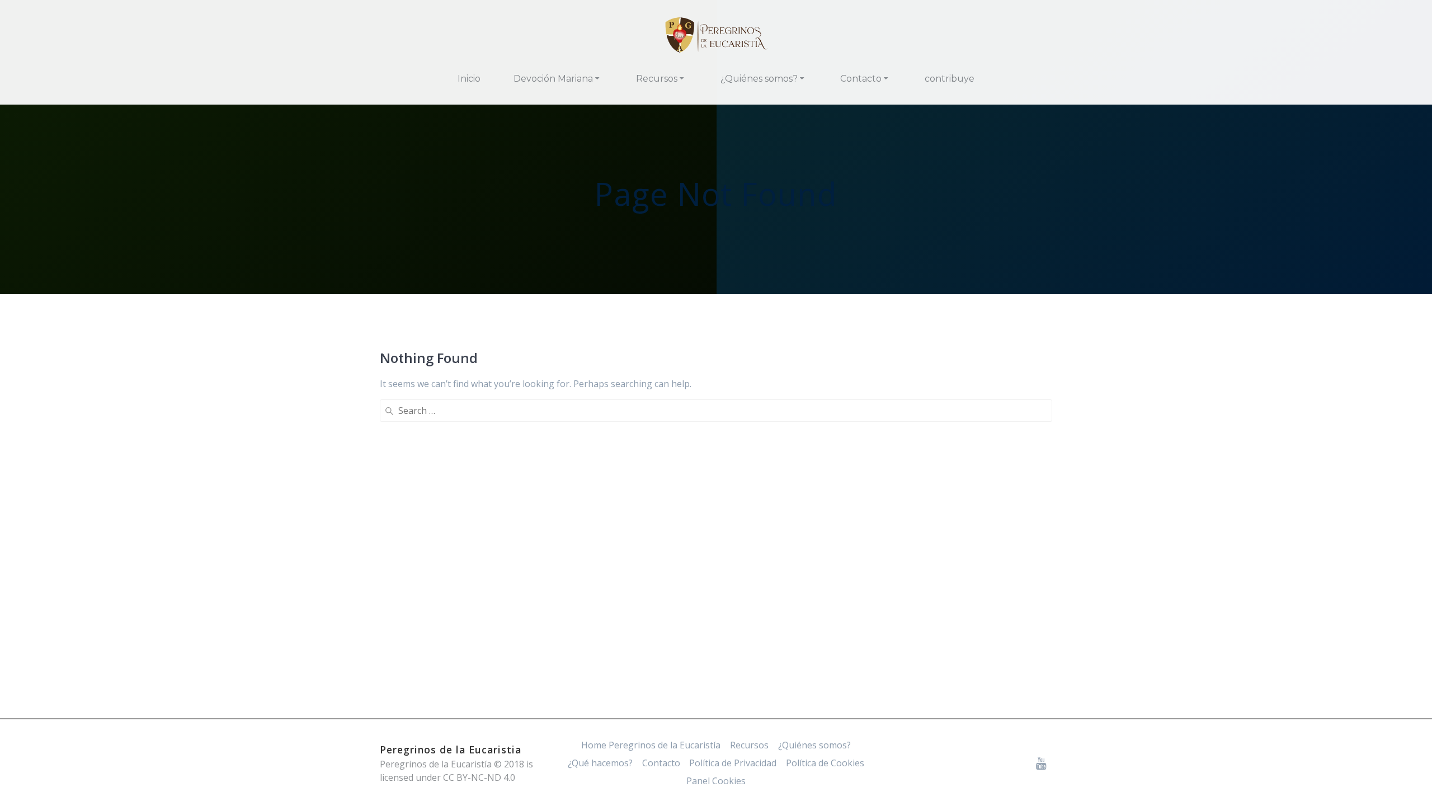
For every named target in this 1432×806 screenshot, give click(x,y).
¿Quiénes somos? (759, 78)
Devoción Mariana (553, 78)
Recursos (656, 78)
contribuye (949, 78)
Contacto (861, 78)
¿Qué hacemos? (600, 763)
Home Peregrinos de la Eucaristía (650, 745)
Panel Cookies (716, 781)
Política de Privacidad (732, 763)
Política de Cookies (825, 763)
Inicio (469, 78)
